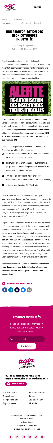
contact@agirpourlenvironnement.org (26, 415)
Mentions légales (26, 422)
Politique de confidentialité (26, 425)
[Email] (29, 289)
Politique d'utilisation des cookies (26, 428)
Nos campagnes (10, 392)
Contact (32, 395)
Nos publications (10, 399)
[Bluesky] (23, 289)
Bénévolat (33, 403)
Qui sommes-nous (37, 392)
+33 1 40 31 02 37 (26, 418)
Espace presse (9, 403)
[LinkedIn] (10, 289)
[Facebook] (4, 289)
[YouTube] (30, 437)
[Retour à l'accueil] (11, 7)
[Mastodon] (36, 437)
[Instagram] (23, 437)
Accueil (5, 19)
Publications (17, 19)
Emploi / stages (36, 399)
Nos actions (8, 395)
